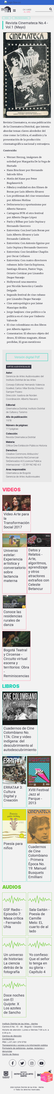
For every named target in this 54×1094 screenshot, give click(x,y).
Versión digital (24, 357)
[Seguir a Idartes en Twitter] (22, 1063)
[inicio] (6, 9)
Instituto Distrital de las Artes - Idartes (20, 1023)
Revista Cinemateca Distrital (20, 437)
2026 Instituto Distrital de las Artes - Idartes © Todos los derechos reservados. (27, 1088)
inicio (6, 18)
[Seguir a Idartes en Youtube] (41, 1063)
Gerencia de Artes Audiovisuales (23, 476)
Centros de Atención (12, 1035)
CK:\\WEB (27, 10)
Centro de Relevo (10, 1054)
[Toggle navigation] (14, 11)
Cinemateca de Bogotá (18, 473)
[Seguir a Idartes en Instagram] (31, 1063)
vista (16, 513)
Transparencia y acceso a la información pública (25, 1045)
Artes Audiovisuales (21, 18)
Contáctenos (8, 1038)
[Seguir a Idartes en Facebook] (12, 1063)
